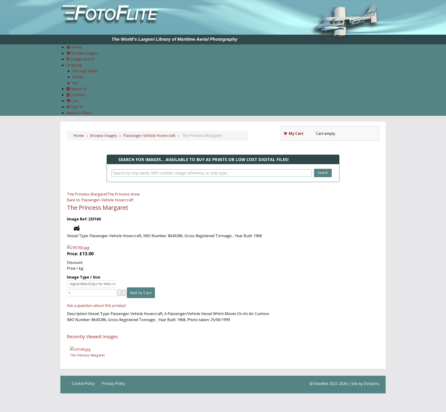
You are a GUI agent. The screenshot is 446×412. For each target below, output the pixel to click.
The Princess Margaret (87, 194)
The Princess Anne (123, 194)
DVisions (371, 383)
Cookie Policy (83, 383)
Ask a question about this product (96, 305)
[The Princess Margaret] (80, 349)
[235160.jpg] (78, 247)
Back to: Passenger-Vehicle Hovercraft (100, 200)
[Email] (76, 227)
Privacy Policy (113, 383)
